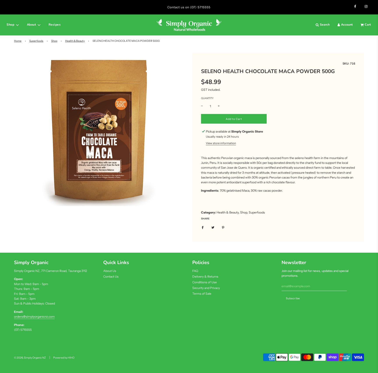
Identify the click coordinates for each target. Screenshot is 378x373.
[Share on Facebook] (202, 227)
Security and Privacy (206, 288)
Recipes (55, 25)
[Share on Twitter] (213, 227)
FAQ (195, 271)
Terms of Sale (201, 294)
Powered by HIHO (63, 357)
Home (17, 40)
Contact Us (111, 276)
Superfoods (36, 40)
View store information (221, 143)
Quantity (207, 98)
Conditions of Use (204, 282)
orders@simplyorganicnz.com (34, 317)
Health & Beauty (75, 40)
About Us (109, 271)
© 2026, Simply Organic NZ (30, 357)
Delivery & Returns (205, 276)
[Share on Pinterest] (223, 227)
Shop (54, 40)
